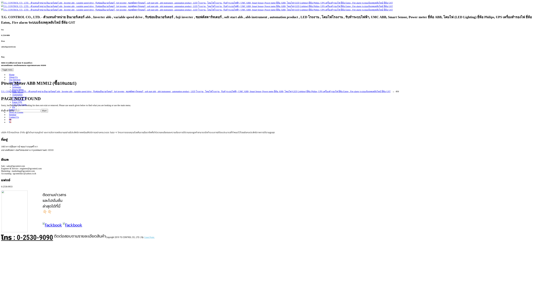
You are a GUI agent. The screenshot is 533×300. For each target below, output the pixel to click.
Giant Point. (149, 237)
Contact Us (14, 117)
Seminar (12, 114)
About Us (13, 77)
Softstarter (16, 87)
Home (11, 74)
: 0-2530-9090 (27, 237)
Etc (13, 107)
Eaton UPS (17, 102)
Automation (17, 94)
